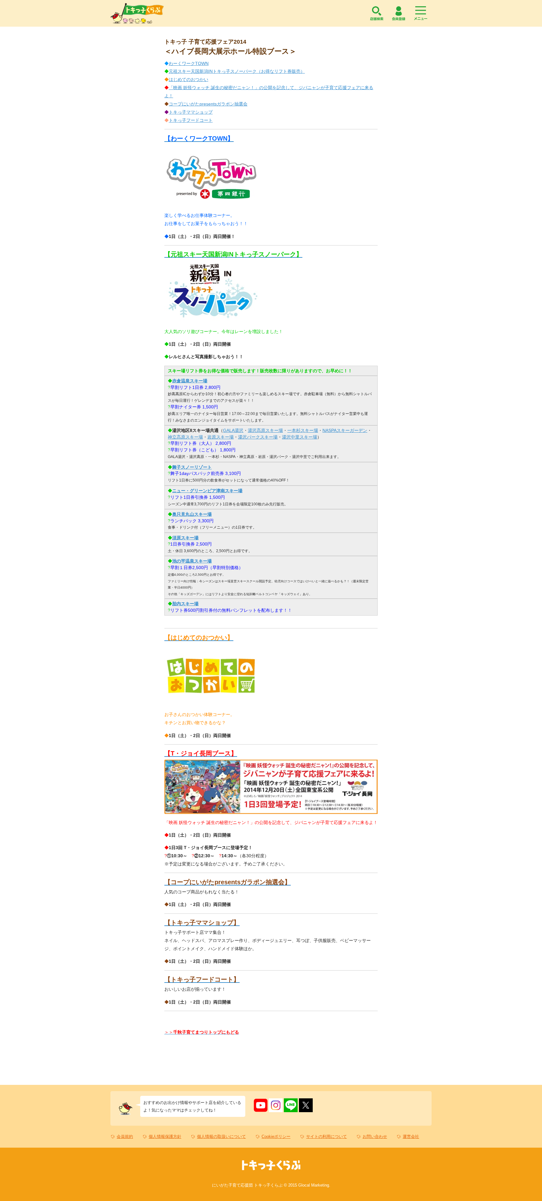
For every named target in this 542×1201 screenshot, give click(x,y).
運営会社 (411, 1136)
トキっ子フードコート (191, 120)
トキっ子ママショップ (191, 112)
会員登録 (399, 13)
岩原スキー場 (220, 436)
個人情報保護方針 (165, 1136)
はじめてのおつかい (188, 79)
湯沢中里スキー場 (299, 436)
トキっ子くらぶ (137, 13)
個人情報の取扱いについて (221, 1136)
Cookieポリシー (276, 1136)
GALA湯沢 (233, 430)
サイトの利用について (326, 1136)
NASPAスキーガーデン (344, 430)
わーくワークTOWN (189, 63)
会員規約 (125, 1136)
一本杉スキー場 (302, 430)
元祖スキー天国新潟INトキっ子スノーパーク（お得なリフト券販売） (237, 71)
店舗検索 (377, 13)
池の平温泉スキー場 (192, 560)
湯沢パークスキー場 (258, 436)
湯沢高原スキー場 (265, 430)
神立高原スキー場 (185, 436)
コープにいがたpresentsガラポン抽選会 (208, 103)
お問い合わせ (375, 1136)
